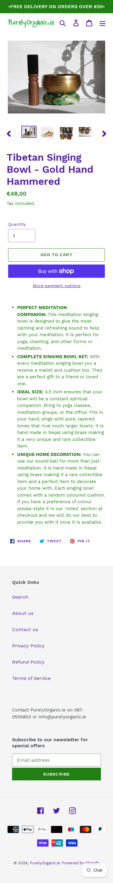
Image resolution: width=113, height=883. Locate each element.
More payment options (56, 285)
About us (22, 613)
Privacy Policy (28, 646)
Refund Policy (28, 662)
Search (20, 597)
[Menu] (102, 23)
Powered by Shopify (81, 863)
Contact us (25, 629)
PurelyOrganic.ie (45, 863)
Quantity (17, 224)
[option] (29, 132)
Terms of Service (31, 678)
